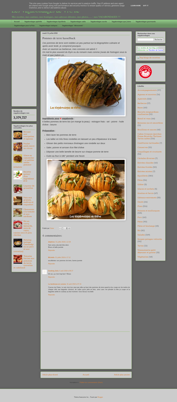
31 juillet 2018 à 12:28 (63, 242)
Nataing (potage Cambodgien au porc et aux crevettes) (23, 246)
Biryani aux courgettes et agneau (28, 135)
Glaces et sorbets (146, 189)
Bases (140, 107)
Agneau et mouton (147, 94)
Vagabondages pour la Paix (24, 25)
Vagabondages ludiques (48, 25)
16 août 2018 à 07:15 (74, 284)
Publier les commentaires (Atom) (91, 382)
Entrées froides (145, 167)
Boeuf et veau (144, 118)
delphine (51, 242)
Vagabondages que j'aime (121, 22)
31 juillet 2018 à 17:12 (62, 257)
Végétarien (143, 257)
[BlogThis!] (62, 228)
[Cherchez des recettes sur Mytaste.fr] (149, 57)
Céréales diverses (146, 158)
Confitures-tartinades (148, 143)
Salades (141, 235)
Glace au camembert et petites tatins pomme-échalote (23, 161)
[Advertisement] (86, 350)
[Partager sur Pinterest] (69, 228)
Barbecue (142, 103)
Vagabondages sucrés (99, 22)
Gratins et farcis (146, 193)
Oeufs (140, 202)
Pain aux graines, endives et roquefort (28, 201)
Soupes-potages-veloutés (150, 239)
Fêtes (140, 180)
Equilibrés (143, 176)
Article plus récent (50, 375)
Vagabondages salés (78, 22)
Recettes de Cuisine (156, 50)
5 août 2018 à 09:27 (66, 271)
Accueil (17, 22)
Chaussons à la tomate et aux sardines (28, 212)
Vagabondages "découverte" (72, 25)
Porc (140, 217)
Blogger (100, 397)
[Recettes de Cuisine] (145, 78)
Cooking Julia (53, 271)
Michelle (51, 257)
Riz (139, 230)
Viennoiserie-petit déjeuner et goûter (147, 251)
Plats (140, 206)
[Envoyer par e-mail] (60, 228)
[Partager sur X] (64, 228)
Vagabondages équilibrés (56, 22)
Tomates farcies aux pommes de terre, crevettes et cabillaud (23, 262)
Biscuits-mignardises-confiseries (148, 113)
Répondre (51, 250)
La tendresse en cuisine (57, 284)
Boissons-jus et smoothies (150, 123)
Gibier (141, 184)
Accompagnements (147, 90)
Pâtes (140, 222)
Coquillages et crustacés (150, 152)
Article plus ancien (122, 375)
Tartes (141, 246)
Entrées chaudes (146, 163)
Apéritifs (142, 99)
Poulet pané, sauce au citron (28, 145)
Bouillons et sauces (147, 130)
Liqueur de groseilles (28, 187)
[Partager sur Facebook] (67, 228)
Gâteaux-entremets (147, 197)
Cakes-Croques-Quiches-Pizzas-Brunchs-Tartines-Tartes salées (150, 136)
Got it (145, 6)
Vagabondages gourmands (146, 22)
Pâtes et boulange (146, 226)
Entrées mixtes (145, 171)
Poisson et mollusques (149, 211)
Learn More (136, 6)
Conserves (143, 147)
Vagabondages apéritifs (33, 22)
